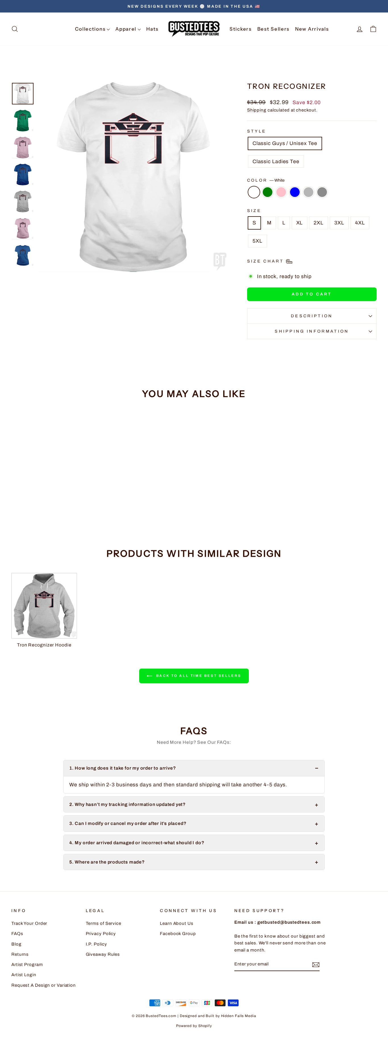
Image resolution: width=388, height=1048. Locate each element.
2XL (319, 223)
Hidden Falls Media (238, 1016)
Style (256, 131)
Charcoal (322, 192)
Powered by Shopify (194, 1026)
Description (312, 316)
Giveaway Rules (103, 954)
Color (266, 180)
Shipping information (312, 331)
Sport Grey (308, 192)
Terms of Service (103, 923)
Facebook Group (178, 933)
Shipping (256, 110)
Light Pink (281, 192)
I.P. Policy (96, 944)
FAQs (17, 933)
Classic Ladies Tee (276, 161)
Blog (16, 944)
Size (254, 210)
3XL (339, 223)
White (254, 192)
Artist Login (23, 975)
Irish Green (267, 192)
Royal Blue (295, 192)
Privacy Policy (101, 933)
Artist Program (27, 964)
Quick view (54, 492)
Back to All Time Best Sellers (198, 676)
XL (299, 223)
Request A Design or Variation (43, 985)
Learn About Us (176, 923)
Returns (20, 954)
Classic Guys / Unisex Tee (285, 143)
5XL (257, 241)
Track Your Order (29, 923)
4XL (360, 223)
